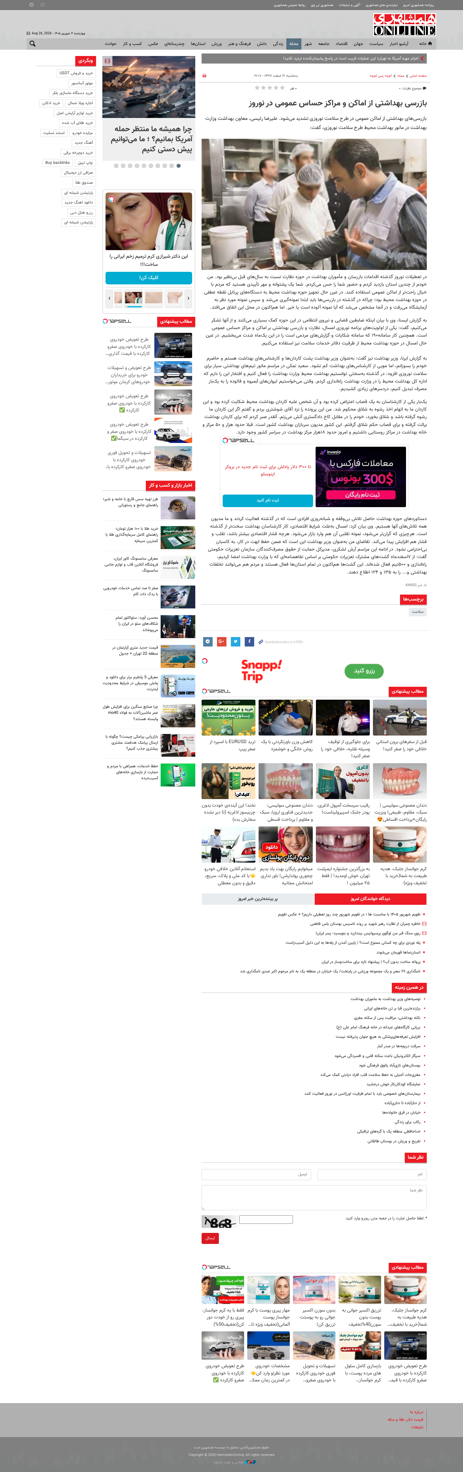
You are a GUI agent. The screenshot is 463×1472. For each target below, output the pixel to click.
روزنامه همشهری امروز (418, 5)
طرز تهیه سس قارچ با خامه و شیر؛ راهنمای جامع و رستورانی (130, 502)
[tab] (370, 899)
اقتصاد (341, 44)
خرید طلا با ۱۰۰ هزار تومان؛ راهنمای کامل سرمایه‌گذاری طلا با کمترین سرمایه (132, 535)
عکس (153, 44)
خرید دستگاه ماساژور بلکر (72, 93)
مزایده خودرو (82, 133)
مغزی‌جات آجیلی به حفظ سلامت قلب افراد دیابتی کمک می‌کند (370, 1075)
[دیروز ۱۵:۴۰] (178, 507)
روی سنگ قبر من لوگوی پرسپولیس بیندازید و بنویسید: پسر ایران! (368, 933)
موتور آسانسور (82, 83)
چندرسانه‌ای (174, 44)
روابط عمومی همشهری (290, 5)
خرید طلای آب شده (77, 123)
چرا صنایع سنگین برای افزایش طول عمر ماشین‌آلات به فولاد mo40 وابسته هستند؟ (130, 713)
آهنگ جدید (84, 143)
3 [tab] (164, 166)
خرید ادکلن (51, 103)
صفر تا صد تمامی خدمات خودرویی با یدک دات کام (130, 591)
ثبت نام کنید (268, 500)
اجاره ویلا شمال (80, 103)
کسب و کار (132, 44)
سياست (376, 44)
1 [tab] (178, 166)
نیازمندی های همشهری (381, 5)
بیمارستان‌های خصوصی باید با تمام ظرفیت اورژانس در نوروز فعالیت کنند (362, 1094)
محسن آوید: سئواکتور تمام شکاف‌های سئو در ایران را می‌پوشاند (137, 624)
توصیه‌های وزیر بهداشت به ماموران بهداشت (385, 999)
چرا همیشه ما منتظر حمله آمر (395, 58)
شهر (308, 44)
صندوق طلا (84, 183)
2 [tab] (171, 166)
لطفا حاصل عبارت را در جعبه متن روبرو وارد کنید (386, 1218)
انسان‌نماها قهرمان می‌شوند (398, 952)
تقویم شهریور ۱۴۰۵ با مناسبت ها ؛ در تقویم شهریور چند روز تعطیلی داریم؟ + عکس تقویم (349, 914)
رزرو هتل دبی (81, 213)
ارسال (210, 1238)
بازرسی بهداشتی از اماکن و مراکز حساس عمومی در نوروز (338, 103)
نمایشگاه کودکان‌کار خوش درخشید (393, 1084)
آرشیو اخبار (399, 44)
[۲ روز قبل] (178, 626)
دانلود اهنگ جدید (79, 202)
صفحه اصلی (418, 76)
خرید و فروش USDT (76, 73)
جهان (358, 44)
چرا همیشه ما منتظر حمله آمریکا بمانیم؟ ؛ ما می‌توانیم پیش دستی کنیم (151, 139)
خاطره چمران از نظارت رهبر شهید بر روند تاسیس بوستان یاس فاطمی (365, 924)
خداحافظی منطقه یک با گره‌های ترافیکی (388, 1131)
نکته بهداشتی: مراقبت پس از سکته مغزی (387, 1018)
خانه (423, 44)
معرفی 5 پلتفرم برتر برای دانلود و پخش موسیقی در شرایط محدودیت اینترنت (130, 683)
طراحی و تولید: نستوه (229, 1462)
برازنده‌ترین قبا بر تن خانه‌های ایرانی (392, 1008)
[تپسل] (225, 440)
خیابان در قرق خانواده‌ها (401, 1113)
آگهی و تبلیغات (349, 5)
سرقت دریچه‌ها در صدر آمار (398, 1046)
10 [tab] (116, 166)
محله (293, 44)
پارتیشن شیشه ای (78, 193)
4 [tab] (158, 166)
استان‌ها (198, 44)
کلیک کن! (148, 278)
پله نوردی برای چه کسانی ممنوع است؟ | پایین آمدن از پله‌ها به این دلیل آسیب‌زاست (353, 943)
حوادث (111, 44)
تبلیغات (417, 1427)
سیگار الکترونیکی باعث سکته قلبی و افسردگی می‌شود (377, 1056)
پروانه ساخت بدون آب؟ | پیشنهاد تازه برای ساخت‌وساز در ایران (371, 962)
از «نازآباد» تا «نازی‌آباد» (402, 1103)
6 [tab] (144, 166)
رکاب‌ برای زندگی (407, 1122)
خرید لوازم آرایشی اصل (75, 113)
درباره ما (416, 1412)
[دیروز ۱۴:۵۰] (178, 537)
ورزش (217, 44)
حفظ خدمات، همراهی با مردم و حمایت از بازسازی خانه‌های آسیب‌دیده (132, 772)
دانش (262, 44)
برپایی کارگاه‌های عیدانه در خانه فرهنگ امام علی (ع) (378, 1027)
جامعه (323, 44)
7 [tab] (137, 166)
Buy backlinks (57, 163)
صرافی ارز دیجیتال (78, 173)
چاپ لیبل (85, 163)
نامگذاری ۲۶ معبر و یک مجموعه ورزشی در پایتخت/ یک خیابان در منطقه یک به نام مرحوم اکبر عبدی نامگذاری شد (330, 971)
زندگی (278, 44)
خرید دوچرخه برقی (78, 153)
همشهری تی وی (322, 5)
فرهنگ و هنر (239, 44)
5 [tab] (151, 166)
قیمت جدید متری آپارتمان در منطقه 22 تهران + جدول (135, 651)
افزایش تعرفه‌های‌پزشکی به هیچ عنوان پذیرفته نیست (378, 1037)
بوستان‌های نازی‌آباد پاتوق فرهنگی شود (389, 1065)
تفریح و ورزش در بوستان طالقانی (394, 1141)
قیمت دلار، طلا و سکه (405, 1420)
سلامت (418, 612)
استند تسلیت (54, 133)
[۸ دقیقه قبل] (148, 87)
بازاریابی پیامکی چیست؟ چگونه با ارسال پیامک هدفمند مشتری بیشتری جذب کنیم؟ (132, 743)
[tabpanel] (148, 108)
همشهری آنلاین (401, 24)
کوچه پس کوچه (381, 76)
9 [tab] (123, 166)
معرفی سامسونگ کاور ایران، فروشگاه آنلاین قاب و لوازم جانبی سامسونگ (131, 565)
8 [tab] (130, 166)
